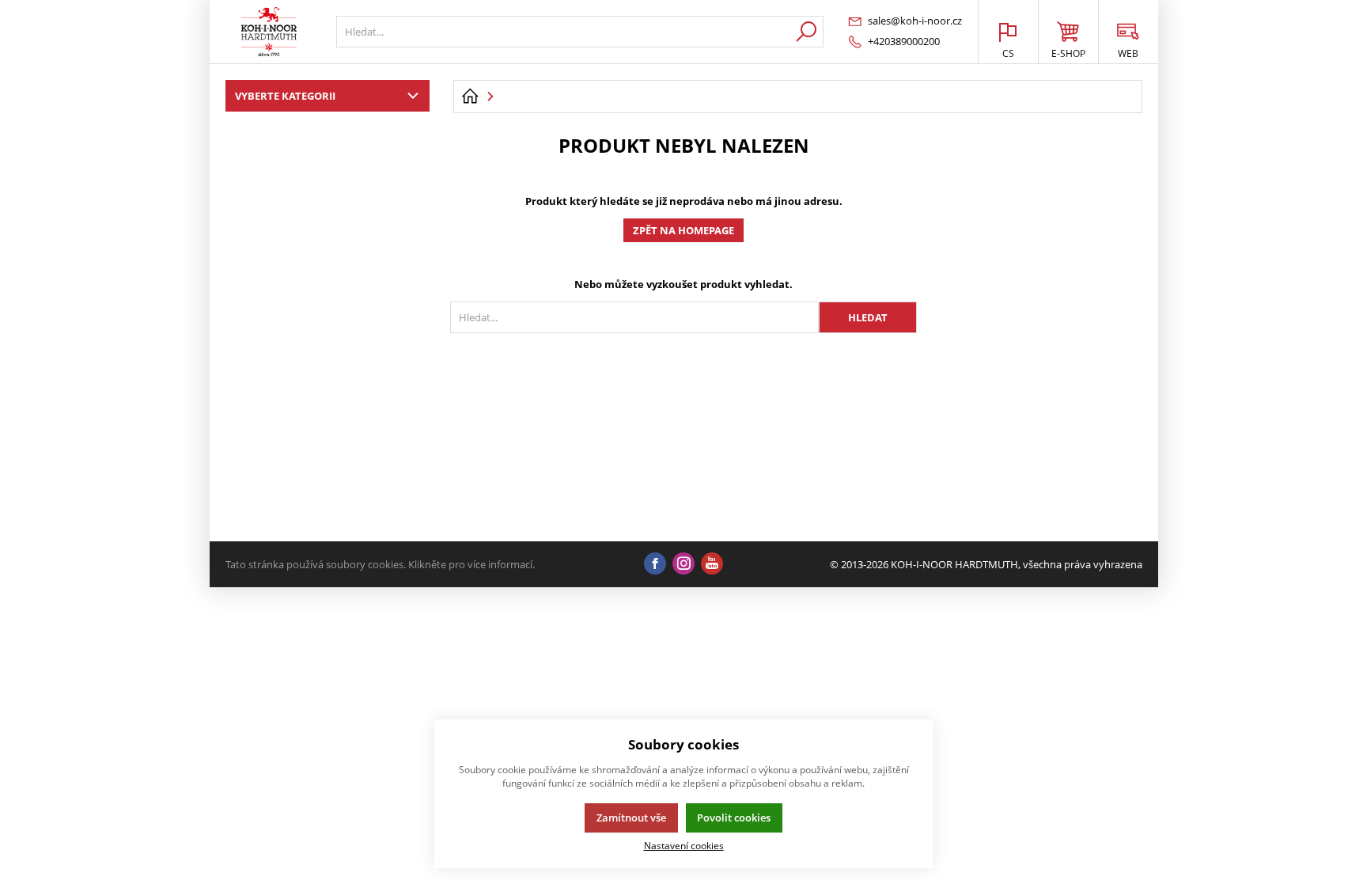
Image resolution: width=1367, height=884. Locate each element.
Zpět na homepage (683, 230)
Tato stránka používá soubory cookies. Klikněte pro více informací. (380, 564)
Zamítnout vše (631, 817)
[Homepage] (470, 96)
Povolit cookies (734, 817)
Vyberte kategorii (285, 96)
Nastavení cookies (684, 845)
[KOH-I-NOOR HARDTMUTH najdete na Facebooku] (655, 564)
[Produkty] (269, 31)
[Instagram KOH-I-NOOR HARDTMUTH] (683, 564)
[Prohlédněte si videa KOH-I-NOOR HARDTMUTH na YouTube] (712, 564)
